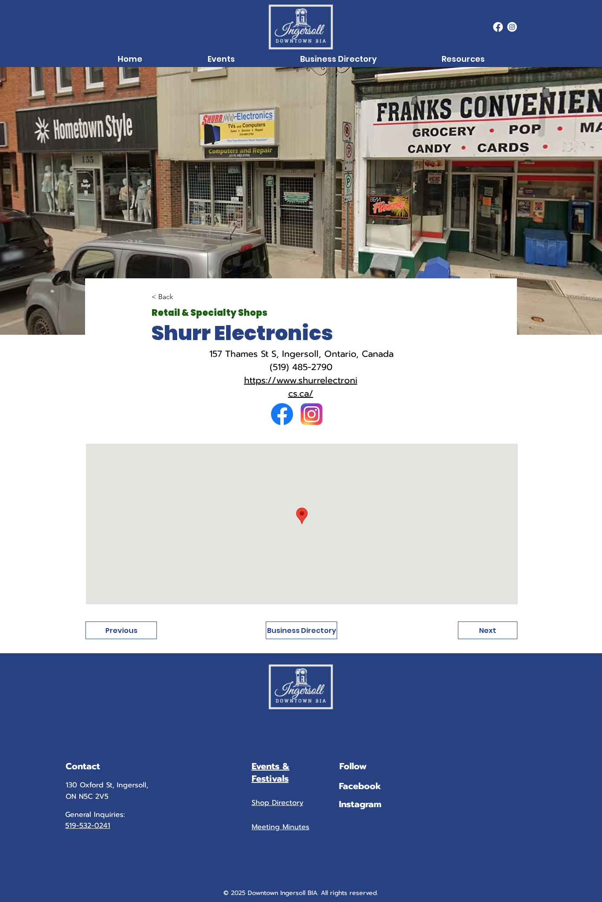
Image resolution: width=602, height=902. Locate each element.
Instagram (360, 804)
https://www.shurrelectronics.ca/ (300, 387)
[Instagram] (512, 27)
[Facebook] (498, 27)
